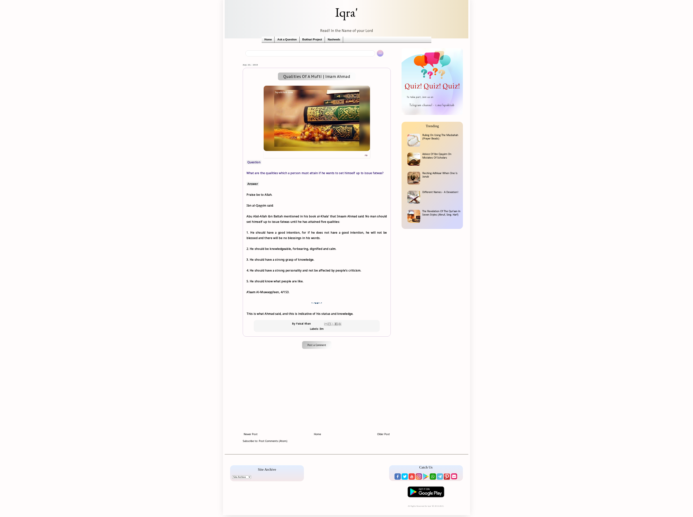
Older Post (383, 434)
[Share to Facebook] (336, 324)
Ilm (322, 328)
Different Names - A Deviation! (440, 192)
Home (268, 39)
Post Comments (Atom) (273, 441)
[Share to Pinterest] (339, 324)
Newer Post (251, 434)
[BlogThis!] (329, 324)
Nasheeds (334, 39)
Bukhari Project (312, 39)
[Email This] (326, 324)
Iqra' (346, 12)
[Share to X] (333, 324)
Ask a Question (287, 39)
